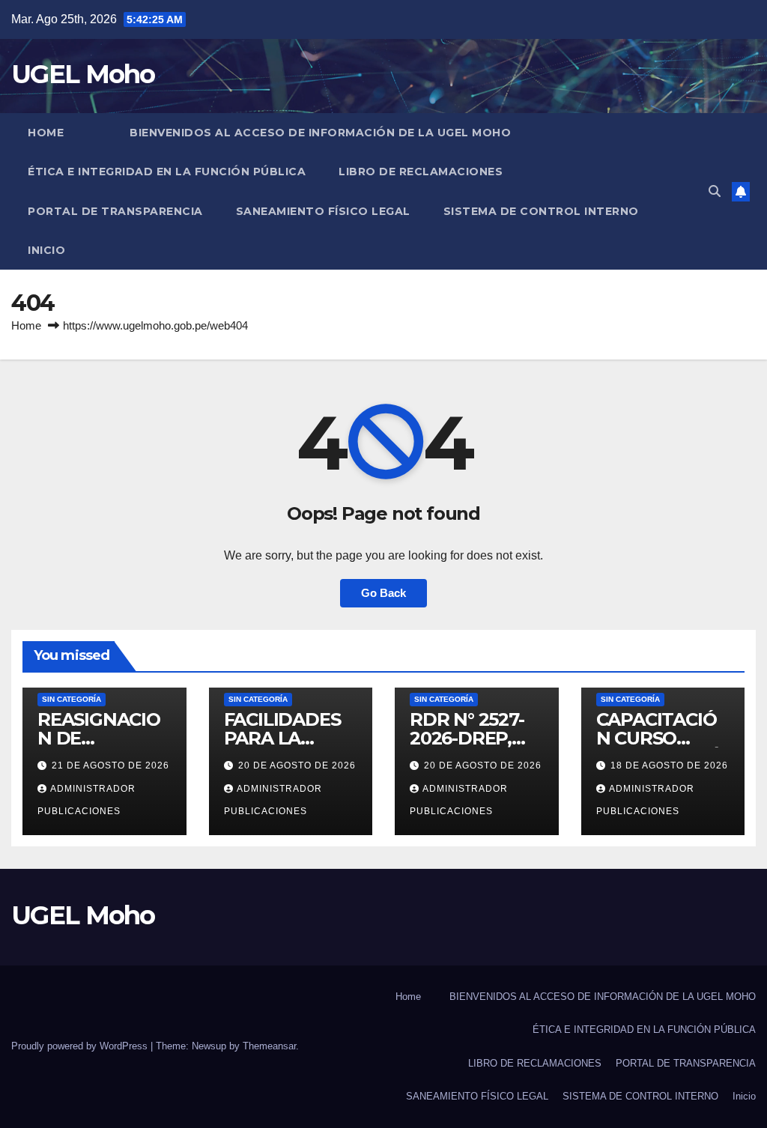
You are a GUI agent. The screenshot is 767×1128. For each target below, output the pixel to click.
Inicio (46, 250)
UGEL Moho (83, 74)
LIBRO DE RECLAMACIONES (421, 171)
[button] (715, 191)
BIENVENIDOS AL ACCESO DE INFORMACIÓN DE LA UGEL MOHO (320, 132)
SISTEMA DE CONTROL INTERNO (541, 211)
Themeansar (269, 1046)
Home (46, 132)
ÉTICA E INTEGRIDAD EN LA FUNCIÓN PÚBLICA (167, 171)
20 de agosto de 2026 (297, 765)
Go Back (383, 592)
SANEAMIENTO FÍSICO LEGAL (323, 211)
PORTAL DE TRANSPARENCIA (115, 211)
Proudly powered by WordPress (81, 1046)
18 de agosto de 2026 (669, 765)
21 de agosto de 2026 (110, 765)
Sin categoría (71, 699)
